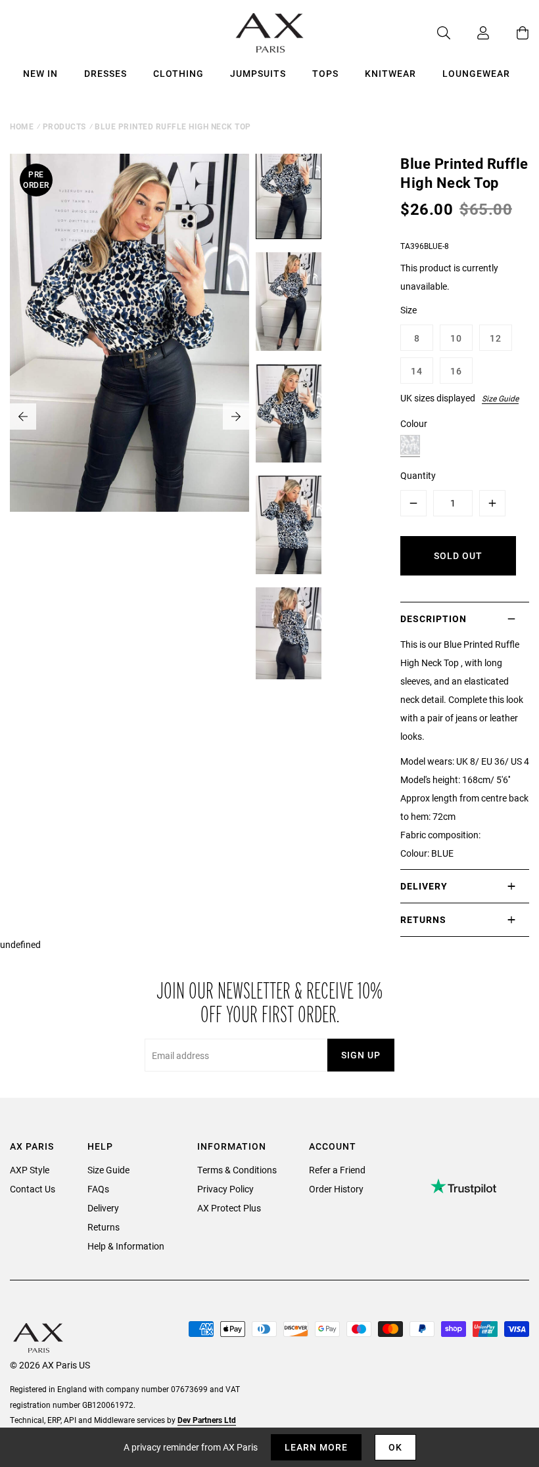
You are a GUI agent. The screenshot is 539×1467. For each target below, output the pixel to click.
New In (40, 73)
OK (395, 1447)
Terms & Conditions (237, 1169)
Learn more (316, 1447)
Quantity (418, 475)
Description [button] (433, 618)
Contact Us (32, 1189)
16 (456, 371)
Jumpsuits (258, 73)
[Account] (470, 33)
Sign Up (361, 1055)
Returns (103, 1227)
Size (408, 310)
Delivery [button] (424, 886)
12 (496, 338)
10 (456, 338)
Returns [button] (423, 919)
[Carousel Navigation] (129, 416)
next (236, 416)
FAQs (98, 1189)
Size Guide (500, 398)
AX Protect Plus (229, 1208)
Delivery (103, 1208)
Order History (336, 1189)
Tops (325, 73)
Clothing (178, 73)
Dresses (105, 73)
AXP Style (29, 1169)
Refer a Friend (337, 1169)
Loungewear (476, 73)
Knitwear (390, 73)
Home (22, 126)
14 (417, 371)
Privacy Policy (225, 1189)
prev (23, 416)
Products (64, 126)
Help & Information (125, 1246)
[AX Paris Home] (270, 33)
